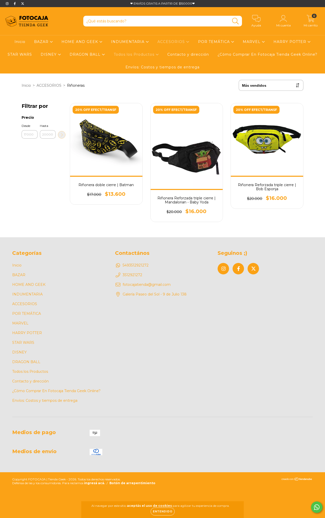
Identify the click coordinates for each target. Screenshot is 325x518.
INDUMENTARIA (128, 41)
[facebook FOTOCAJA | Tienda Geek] (15, 3)
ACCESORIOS (171, 41)
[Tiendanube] (297, 480)
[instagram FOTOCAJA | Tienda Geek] (7, 3)
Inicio (19, 41)
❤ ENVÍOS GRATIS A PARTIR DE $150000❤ (162, 3)
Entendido (162, 511)
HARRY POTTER (290, 41)
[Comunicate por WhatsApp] (316, 507)
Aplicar (62, 135)
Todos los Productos (135, 54)
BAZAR (42, 41)
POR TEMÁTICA (214, 41)
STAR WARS (20, 54)
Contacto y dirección (188, 54)
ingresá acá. (94, 483)
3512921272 (132, 275)
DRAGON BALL (86, 54)
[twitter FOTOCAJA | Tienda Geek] (22, 3)
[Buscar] (235, 21)
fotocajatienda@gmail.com (147, 284)
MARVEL (252, 41)
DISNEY (49, 54)
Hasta (44, 126)
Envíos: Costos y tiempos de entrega (162, 67)
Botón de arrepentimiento (132, 483)
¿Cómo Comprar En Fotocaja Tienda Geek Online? (267, 54)
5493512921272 (136, 265)
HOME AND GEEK (80, 41)
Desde (26, 126)
